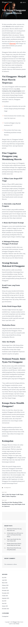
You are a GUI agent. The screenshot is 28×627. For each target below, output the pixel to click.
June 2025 (4, 603)
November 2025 (5, 593)
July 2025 (4, 600)
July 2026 (4, 577)
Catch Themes (16, 623)
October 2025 (5, 595)
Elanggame (13, 43)
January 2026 (5, 587)
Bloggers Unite (7, 2)
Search (22, 516)
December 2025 (5, 590)
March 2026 (4, 582)
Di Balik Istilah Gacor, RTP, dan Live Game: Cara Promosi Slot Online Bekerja (15, 535)
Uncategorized (7, 487)
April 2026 (4, 580)
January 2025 (5, 606)
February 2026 (5, 585)
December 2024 (5, 608)
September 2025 (5, 598)
